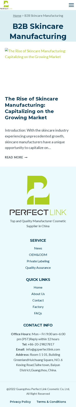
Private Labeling (38, 261)
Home (17, 15)
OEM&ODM (38, 254)
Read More (16, 157)
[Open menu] (71, 5)
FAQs (38, 313)
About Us (38, 294)
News (38, 248)
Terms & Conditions (51, 402)
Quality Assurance (38, 267)
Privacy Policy (20, 402)
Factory (38, 307)
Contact (38, 300)
